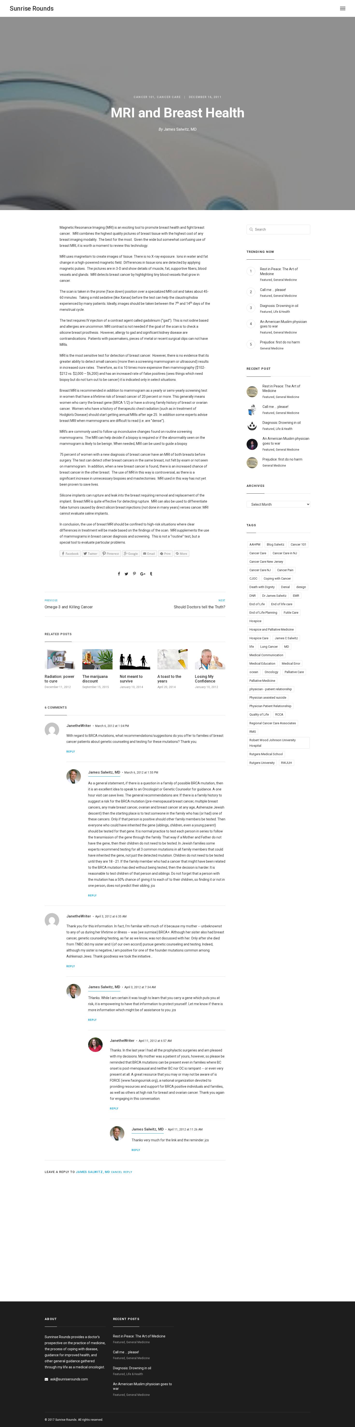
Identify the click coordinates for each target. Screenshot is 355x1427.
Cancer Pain (285, 570)
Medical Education (262, 663)
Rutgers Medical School (266, 754)
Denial (285, 587)
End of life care (281, 604)
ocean (253, 672)
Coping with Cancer (277, 578)
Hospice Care (258, 638)
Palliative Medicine (262, 680)
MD (286, 646)
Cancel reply (121, 1172)
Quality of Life (259, 714)
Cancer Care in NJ (285, 553)
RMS (252, 731)
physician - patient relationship (270, 689)
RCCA (279, 714)
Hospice (255, 621)
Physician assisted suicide (267, 697)
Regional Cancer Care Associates (272, 723)
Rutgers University (262, 763)
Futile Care (291, 612)
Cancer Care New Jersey (266, 561)
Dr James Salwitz (274, 595)
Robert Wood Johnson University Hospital (272, 742)
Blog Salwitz (275, 544)
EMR (296, 595)
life (251, 646)
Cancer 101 (144, 97)
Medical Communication (266, 655)
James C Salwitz (286, 638)
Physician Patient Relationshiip (270, 706)
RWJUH (286, 763)
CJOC (253, 578)
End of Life (257, 604)
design (301, 587)
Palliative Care (294, 672)
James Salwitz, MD (180, 129)
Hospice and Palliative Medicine (271, 629)
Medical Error (291, 663)
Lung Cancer (269, 646)
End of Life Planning (263, 612)
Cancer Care (169, 97)
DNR (252, 595)
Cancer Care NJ (260, 570)
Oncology (271, 672)
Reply (70, 751)
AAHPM (254, 544)
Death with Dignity (262, 587)
